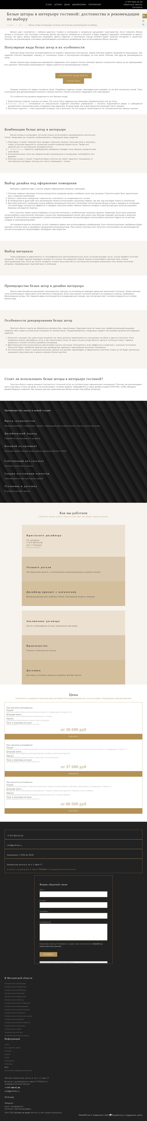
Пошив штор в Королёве (15, 987)
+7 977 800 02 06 (133, 2)
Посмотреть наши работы (73, 76)
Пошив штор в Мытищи (15, 993)
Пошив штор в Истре (14, 1032)
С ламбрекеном (15, 149)
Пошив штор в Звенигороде (17, 1035)
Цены (67, 4)
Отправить (48, 954)
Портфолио (94, 4)
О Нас (49, 4)
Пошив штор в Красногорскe (17, 1009)
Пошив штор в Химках (14, 1000)
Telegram (9, 1103)
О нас (7, 1044)
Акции (7, 1054)
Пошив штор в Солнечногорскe (18, 1016)
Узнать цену (73, 81)
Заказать (73, 736)
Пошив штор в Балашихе (15, 983)
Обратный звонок (133, 4)
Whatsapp (9, 1097)
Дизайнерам (79, 4)
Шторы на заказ (22, 1113)
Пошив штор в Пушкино (15, 1013)
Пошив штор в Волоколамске (17, 1022)
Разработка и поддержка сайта (94, 1115)
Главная (10, 25)
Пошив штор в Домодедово (16, 1006)
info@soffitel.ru (14, 845)
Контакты (137, 7)
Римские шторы (16, 104)
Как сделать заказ (13, 1048)
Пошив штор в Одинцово (15, 996)
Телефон (44, 911)
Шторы (58, 4)
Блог (21, 25)
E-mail (43, 901)
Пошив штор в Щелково (15, 1026)
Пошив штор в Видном (14, 1019)
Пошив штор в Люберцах (15, 990)
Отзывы (8, 1051)
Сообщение (45, 922)
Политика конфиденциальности (19, 1070)
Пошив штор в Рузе (13, 1029)
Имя (42, 890)
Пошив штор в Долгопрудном (17, 1003)
